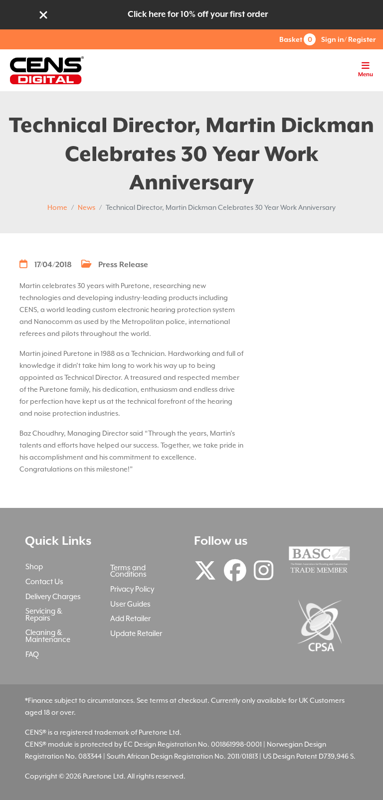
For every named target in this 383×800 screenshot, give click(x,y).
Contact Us (44, 581)
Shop (34, 566)
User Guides (130, 604)
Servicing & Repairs (43, 614)
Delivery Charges (53, 596)
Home (57, 207)
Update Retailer (136, 633)
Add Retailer (130, 618)
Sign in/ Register (348, 39)
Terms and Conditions (128, 571)
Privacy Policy (132, 589)
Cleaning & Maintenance (47, 635)
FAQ (32, 654)
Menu (365, 74)
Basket (295, 39)
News (86, 207)
